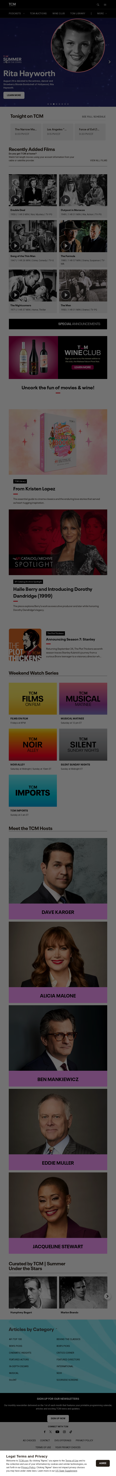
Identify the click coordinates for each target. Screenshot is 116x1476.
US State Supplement (66, 1471)
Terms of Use (72, 1460)
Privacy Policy (28, 1467)
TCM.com (23, 1460)
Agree (102, 1463)
